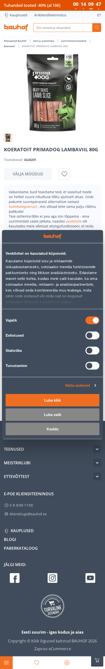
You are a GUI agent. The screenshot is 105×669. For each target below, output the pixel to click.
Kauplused (18, 15)
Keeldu (53, 429)
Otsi (96, 27)
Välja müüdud (28, 174)
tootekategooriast (23, 206)
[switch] (92, 335)
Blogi (10, 539)
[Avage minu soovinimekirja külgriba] (36, 662)
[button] (8, 138)
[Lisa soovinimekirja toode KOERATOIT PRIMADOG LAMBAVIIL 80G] (64, 174)
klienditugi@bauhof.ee (28, 514)
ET (99, 15)
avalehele (74, 221)
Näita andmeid (77, 385)
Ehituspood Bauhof (15, 40)
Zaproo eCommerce (52, 648)
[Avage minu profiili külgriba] (67, 662)
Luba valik (52, 414)
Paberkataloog (21, 548)
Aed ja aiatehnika (44, 40)
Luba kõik (52, 400)
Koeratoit (10, 46)
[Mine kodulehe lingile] (16, 27)
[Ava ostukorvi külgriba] (97, 660)
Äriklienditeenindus (50, 15)
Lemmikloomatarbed (74, 40)
